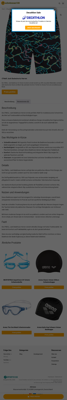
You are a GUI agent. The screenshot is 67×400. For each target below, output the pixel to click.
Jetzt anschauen (33, 28)
